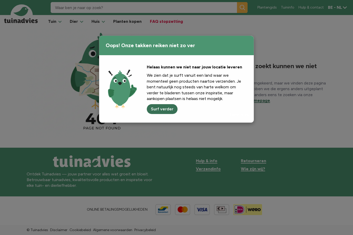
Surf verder (162, 108)
